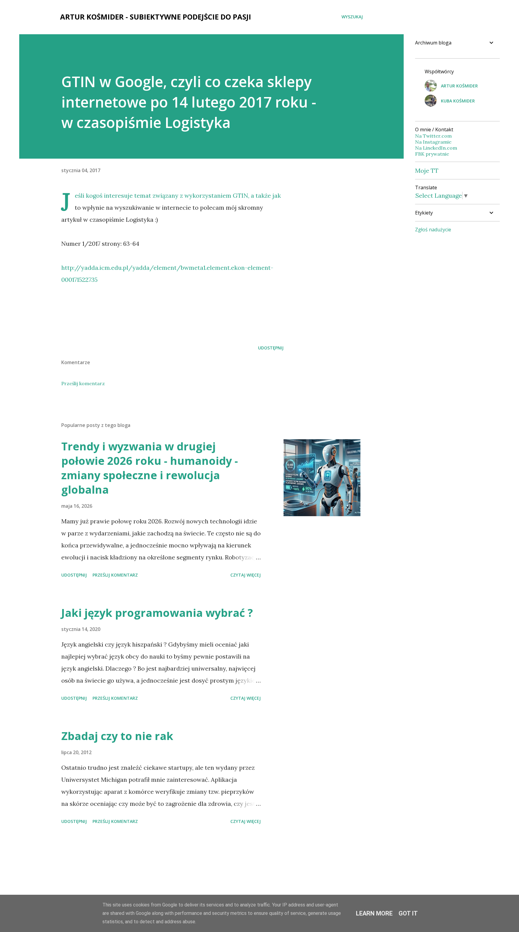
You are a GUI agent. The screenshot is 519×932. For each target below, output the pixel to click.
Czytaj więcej (245, 575)
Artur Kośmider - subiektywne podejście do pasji (155, 17)
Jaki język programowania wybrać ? (157, 612)
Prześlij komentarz (83, 383)
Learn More (374, 913)
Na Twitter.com (433, 136)
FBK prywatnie (432, 154)
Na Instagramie (433, 142)
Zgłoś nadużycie (433, 229)
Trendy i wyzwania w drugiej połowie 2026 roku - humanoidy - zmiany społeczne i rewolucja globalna (149, 468)
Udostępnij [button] (271, 348)
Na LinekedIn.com (436, 148)
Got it (408, 913)
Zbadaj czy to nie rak (117, 736)
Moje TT (427, 170)
